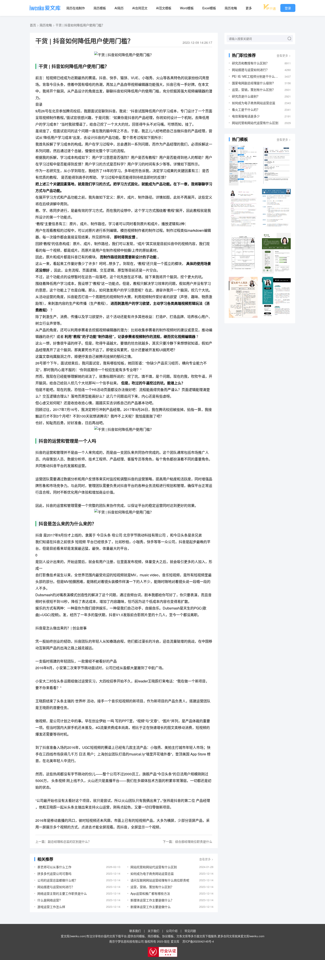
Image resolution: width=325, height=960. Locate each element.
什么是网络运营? (49, 900)
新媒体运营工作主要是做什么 (150, 906)
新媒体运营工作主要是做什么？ (152, 900)
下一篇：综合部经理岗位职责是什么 (187, 841)
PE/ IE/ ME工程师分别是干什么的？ (256, 76)
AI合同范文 (139, 8)
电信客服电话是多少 (246, 116)
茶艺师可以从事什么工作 (54, 867)
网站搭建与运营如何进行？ (56, 887)
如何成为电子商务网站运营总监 (152, 873)
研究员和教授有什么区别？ (250, 63)
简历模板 (100, 8)
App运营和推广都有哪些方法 (150, 893)
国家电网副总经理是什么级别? (253, 83)
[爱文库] (45, 8)
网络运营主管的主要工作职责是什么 (62, 893)
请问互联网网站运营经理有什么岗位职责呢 (159, 880)
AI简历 (119, 8)
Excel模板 (209, 8)
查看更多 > (206, 859)
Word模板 (187, 8)
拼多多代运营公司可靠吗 (54, 873)
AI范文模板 (163, 8)
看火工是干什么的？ (246, 109)
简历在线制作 (75, 8)
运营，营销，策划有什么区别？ (152, 887)
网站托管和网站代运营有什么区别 (153, 867)
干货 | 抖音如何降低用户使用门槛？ (80, 25)
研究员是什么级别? (245, 96)
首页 (33, 25)
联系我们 (135, 931)
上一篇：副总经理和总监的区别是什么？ (63, 841)
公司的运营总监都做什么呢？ (57, 880)
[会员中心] (269, 7)
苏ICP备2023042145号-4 (198, 941)
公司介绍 (172, 931)
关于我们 (153, 931)
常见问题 (190, 931)
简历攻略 (231, 8)
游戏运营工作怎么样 (51, 906)
